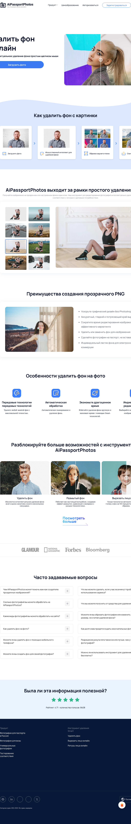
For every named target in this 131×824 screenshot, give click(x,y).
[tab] (36, 591)
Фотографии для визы (10, 740)
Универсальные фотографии (7, 747)
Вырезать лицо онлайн (79, 740)
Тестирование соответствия (7, 755)
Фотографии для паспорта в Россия (12, 734)
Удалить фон (74, 735)
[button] (52, 5)
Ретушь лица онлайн (77, 745)
